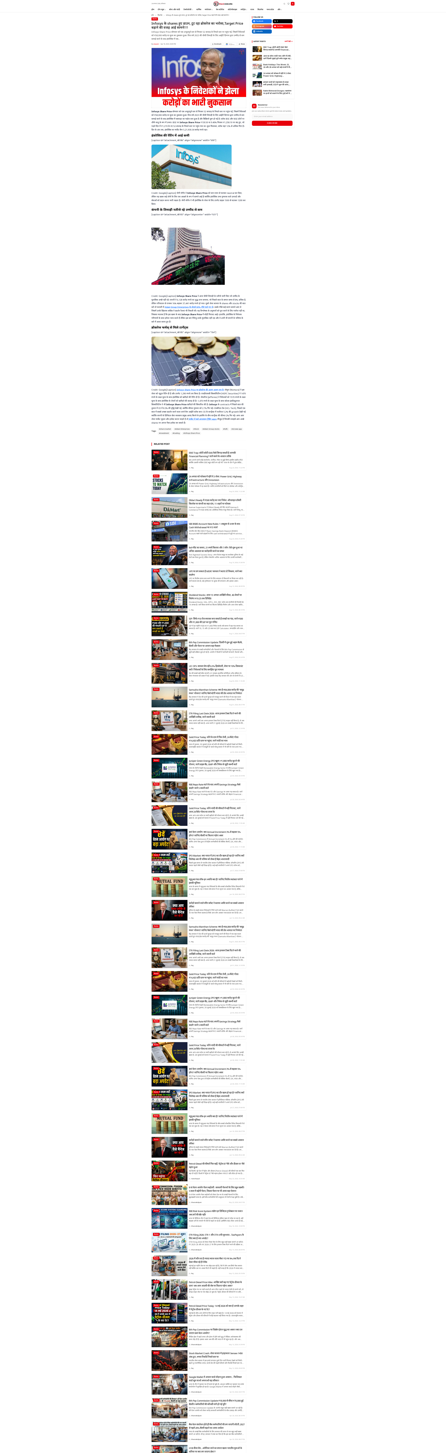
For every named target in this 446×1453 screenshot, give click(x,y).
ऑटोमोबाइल (232, 9)
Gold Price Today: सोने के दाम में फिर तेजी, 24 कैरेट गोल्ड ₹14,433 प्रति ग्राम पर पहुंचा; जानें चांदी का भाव (213, 739)
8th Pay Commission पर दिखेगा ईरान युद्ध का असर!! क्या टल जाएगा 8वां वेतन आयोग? (215, 1331)
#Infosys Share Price (191, 433)
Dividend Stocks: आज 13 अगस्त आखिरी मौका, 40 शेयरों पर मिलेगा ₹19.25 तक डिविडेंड (215, 597)
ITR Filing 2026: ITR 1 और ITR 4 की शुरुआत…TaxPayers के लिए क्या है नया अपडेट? (216, 1237)
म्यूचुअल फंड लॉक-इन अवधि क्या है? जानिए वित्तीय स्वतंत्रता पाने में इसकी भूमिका (216, 881)
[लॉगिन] (293, 4)
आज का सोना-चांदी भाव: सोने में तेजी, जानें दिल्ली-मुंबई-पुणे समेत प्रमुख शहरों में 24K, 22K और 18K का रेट (277, 57)
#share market (165, 429)
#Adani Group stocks (211, 429)
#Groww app (236, 429)
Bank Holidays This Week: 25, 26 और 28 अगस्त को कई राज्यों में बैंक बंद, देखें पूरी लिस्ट (277, 66)
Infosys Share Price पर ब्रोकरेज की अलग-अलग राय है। (200, 390)
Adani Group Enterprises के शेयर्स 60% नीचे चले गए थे (189, 307)
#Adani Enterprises (182, 429)
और (278, 9)
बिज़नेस (260, 9)
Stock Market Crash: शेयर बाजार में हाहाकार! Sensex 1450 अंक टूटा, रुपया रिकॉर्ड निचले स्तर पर (216, 1355)
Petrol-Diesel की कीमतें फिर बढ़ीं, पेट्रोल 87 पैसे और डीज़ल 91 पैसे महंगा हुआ (216, 1165)
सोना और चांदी (174, 9)
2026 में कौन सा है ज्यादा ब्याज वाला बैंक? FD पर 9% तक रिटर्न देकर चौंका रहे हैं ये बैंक (215, 1260)
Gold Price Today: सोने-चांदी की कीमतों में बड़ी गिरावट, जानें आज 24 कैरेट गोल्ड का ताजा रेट (214, 810)
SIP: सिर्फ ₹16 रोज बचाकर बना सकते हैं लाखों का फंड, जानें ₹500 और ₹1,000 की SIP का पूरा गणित (216, 620)
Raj (192, 468)
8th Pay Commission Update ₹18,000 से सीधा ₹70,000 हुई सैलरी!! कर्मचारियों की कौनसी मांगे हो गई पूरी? (216, 1402)
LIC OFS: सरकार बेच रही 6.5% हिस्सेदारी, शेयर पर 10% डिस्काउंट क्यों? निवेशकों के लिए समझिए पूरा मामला (216, 668)
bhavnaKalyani (196, 1202)
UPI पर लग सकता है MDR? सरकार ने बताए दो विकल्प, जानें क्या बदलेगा (215, 573)
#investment (164, 433)
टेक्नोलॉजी (187, 9)
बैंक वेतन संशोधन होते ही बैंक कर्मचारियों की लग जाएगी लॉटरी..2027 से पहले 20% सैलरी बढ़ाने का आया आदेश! (217, 1426)
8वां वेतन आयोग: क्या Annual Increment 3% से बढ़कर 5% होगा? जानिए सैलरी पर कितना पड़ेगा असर (215, 834)
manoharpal (195, 1179)
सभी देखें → (289, 41)
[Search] (284, 4)
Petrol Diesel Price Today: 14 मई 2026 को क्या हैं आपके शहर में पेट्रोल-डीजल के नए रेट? (216, 1308)
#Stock (196, 429)
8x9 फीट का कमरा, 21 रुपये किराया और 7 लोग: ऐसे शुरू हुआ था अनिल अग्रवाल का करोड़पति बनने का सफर (215, 549)
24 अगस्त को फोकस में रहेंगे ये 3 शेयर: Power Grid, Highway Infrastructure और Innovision (215, 478)
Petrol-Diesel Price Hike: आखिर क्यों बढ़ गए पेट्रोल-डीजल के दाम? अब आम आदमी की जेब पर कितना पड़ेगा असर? (215, 1284)
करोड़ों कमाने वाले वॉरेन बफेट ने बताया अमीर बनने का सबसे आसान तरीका (216, 905)
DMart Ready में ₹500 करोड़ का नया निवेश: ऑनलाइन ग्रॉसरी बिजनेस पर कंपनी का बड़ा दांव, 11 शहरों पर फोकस (215, 502)
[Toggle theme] (288, 4)
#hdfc (225, 429)
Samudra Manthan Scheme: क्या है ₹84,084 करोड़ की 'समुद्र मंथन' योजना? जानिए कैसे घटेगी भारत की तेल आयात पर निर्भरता (216, 692)
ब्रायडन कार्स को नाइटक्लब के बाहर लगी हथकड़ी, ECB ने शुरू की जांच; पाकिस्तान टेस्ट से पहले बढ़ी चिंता (276, 83)
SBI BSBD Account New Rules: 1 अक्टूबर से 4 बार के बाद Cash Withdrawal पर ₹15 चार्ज (214, 526)
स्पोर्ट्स (243, 9)
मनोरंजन (208, 9)
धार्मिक (198, 9)
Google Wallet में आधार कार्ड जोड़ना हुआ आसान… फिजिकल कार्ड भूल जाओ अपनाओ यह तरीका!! (215, 1379)
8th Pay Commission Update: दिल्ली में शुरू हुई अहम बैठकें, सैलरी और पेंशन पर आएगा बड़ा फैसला (215, 644)
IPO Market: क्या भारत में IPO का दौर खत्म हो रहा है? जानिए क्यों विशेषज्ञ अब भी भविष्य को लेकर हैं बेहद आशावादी (216, 857)
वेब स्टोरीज (220, 9)
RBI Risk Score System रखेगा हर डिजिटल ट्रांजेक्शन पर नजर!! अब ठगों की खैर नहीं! (216, 1213)
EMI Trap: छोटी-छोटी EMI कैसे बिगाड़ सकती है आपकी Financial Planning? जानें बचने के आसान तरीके (212, 455)
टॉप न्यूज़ (161, 9)
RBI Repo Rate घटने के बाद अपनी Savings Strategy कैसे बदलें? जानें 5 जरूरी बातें (214, 786)
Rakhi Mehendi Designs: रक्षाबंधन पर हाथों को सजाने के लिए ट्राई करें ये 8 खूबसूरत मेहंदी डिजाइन (277, 92)
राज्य (252, 9)
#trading (176, 433)
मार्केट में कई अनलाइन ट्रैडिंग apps (202, 419)
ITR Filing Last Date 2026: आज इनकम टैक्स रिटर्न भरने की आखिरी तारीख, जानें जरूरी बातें (215, 715)
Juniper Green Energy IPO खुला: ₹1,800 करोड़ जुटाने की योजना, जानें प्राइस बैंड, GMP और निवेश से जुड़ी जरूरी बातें (214, 763)
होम (152, 9)
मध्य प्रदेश (270, 9)
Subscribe (272, 123)
